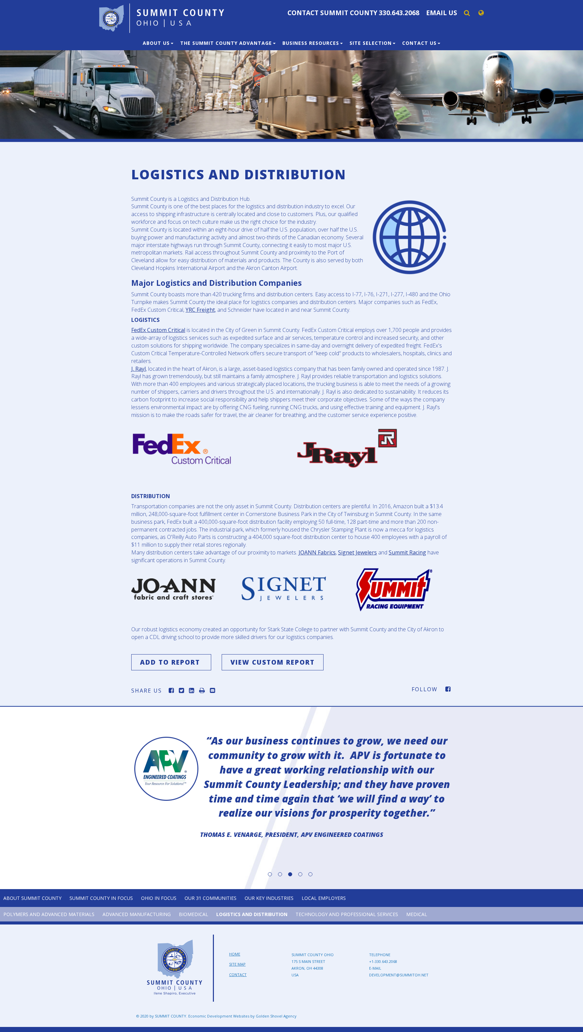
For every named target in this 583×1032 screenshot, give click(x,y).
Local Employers (324, 898)
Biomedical (193, 914)
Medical (416, 914)
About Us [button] (157, 43)
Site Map (237, 964)
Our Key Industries (269, 898)
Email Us (441, 12)
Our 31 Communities (211, 898)
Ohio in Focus (158, 898)
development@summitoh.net (398, 974)
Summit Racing (407, 552)
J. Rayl (138, 368)
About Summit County (32, 898)
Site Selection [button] (371, 43)
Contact (238, 974)
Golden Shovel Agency (276, 1016)
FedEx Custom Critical (158, 330)
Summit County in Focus (101, 898)
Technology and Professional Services (347, 914)
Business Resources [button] (311, 43)
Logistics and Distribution (251, 914)
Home (234, 954)
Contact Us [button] (420, 43)
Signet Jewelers (357, 552)
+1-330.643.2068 (383, 961)
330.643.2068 (399, 12)
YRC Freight (200, 309)
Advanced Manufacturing (137, 914)
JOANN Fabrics (317, 552)
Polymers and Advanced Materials (48, 914)
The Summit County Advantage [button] (227, 43)
